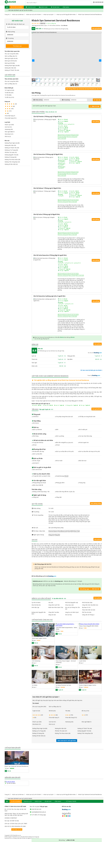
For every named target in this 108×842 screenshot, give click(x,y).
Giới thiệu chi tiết (17, 829)
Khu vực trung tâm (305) (11, 53)
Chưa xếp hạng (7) (10, 115)
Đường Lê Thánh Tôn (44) (12, 70)
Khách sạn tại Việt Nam (18, 14)
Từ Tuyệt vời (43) (9, 90)
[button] (101, 59)
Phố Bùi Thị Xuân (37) (11, 152)
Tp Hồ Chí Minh (17, 7)
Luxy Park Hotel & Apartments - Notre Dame (66, 628)
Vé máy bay (56, 7)
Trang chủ (7, 14)
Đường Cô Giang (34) (10, 157)
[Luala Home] (90, 659)
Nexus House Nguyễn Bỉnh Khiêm (88, 626)
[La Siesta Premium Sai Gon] (67, 683)
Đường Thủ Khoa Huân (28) (12, 159)
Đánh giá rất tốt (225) (11, 61)
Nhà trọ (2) (8, 136)
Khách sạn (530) (9, 124)
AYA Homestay (36, 661)
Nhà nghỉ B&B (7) (9, 131)
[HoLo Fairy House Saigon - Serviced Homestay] (67, 659)
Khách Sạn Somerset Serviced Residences (16, 766)
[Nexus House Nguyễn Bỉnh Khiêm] (89, 624)
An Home (34, 685)
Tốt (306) (67, 711)
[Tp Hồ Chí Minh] (10, 781)
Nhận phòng (11, 31)
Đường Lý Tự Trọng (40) (11, 150)
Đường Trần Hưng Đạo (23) (12, 162)
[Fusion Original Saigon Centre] (90, 683)
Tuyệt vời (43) (36, 711)
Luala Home (82, 661)
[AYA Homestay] (43, 659)
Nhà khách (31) (9, 134)
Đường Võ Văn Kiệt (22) (11, 164)
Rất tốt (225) (52, 711)
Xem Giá (97, 100)
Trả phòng (10, 38)
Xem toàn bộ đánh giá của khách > (92, 370)
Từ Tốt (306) (8, 95)
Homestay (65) (9, 129)
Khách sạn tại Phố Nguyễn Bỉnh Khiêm (66, 14)
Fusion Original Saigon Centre (87, 685)
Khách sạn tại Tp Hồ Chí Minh (33, 14)
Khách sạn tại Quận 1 (48, 14)
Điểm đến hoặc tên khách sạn (16, 24)
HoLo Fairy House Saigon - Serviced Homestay (66, 661)
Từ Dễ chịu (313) (9, 97)
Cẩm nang (66, 7)
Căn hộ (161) (8, 127)
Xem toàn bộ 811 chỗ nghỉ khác (67, 740)
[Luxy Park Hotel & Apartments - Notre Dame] (67, 625)
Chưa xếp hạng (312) (10, 118)
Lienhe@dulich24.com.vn (38, 812)
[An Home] (43, 683)
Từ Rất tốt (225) (9, 92)
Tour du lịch (32, 7)
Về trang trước (71, 801)
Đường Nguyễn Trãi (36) (11, 155)
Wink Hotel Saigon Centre (39, 638)
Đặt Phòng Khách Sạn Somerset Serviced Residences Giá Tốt (83, 89)
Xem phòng (97, 344)
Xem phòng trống (96, 503)
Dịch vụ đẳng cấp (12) (11, 56)
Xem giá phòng (96, 28)
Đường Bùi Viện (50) (10, 68)
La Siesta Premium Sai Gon (63, 685)
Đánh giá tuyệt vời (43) (11, 58)
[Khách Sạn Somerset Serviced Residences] (17, 764)
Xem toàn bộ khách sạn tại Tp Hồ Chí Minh (20, 10)
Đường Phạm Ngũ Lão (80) (12, 65)
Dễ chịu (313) (85, 711)
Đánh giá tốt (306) (10, 63)
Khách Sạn (44, 7)
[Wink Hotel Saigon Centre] (43, 636)
